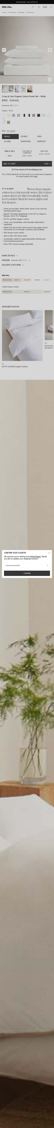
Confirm (27, 573)
